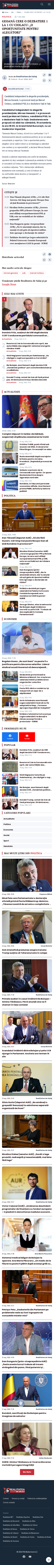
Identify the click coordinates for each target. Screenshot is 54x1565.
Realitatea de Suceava (11, 1541)
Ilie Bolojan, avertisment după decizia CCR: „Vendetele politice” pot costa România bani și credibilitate (29, 367)
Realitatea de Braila (44, 1537)
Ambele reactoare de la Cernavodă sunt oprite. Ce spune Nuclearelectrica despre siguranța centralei (36, 474)
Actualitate (7, 339)
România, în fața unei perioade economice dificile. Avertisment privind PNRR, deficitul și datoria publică (35, 487)
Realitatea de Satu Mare (11, 1525)
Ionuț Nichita (46, 946)
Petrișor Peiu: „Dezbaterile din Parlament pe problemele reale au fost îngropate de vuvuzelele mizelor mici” (25, 1312)
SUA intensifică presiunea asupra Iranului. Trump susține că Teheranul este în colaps (24, 951)
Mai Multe (27, 1472)
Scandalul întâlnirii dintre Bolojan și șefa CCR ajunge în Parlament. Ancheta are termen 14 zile (26, 1053)
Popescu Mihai (46, 894)
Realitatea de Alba (28, 1521)
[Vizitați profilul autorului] (4, 77)
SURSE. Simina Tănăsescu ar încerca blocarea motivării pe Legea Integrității (26, 1463)
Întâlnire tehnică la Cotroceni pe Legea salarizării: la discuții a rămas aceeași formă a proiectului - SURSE (35, 718)
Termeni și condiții (18, 1499)
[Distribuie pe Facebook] (49, 75)
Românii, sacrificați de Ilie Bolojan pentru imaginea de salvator (24, 1415)
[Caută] (41, 5)
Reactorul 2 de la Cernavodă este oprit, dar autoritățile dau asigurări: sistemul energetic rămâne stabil (28, 346)
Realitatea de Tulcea (27, 1529)
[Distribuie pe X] (49, 80)
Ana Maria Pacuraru (43, 1254)
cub (24, 273)
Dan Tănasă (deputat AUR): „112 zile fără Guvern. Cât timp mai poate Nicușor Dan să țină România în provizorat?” (29, 200)
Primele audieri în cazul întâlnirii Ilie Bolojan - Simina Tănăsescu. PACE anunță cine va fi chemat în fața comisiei (26, 1001)
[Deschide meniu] (49, 4)
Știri (12, 12)
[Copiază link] (44, 75)
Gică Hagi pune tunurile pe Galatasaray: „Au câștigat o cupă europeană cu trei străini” (28, 356)
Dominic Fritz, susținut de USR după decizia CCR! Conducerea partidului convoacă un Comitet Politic (25, 335)
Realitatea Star (38, 1517)
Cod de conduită (9, 1503)
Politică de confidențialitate (37, 1499)
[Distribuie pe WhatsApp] (44, 80)
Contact (6, 1499)
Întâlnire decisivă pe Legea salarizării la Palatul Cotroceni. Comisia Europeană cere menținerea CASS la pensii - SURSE (29, 240)
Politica (19, 12)
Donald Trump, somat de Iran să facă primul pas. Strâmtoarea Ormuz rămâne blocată (28, 378)
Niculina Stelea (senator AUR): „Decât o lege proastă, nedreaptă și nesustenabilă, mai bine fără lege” (26, 1157)
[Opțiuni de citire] (48, 1560)
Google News (9, 284)
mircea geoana (11, 273)
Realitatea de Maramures (30, 1533)
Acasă (6, 12)
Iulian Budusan (45, 1458)
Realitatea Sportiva (23, 1517)
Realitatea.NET (8, 1517)
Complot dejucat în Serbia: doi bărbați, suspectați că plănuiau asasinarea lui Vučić (25, 435)
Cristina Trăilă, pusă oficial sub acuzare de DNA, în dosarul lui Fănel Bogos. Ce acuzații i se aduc (36, 447)
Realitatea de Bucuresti (11, 1521)
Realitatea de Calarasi (10, 1533)
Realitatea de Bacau (10, 1529)
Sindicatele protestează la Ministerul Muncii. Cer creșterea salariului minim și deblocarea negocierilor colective (35, 678)
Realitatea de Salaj (26, 76)
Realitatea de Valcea (30, 1525)
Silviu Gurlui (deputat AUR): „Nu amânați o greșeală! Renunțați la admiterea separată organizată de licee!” (25, 1105)
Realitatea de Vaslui (27, 1537)
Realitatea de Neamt (10, 1537)
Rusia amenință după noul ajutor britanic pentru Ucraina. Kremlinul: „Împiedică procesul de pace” (36, 460)
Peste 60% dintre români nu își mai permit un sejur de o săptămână (34, 691)
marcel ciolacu (37, 273)
